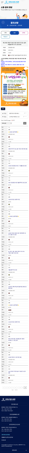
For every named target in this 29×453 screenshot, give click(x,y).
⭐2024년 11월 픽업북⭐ (13, 305)
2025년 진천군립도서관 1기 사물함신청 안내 (17, 165)
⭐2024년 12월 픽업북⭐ (13, 216)
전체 (5, 32)
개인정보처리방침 (5, 434)
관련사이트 (14, 450)
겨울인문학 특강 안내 (12, 270)
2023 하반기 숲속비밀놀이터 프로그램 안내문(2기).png (19, 55)
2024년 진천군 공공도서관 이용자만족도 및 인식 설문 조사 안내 (17, 233)
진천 (14, 32)
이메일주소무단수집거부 (7, 437)
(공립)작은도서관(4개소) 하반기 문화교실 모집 (15, 113)
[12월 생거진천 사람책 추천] (14, 199)
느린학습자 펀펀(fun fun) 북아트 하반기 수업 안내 (15, 116)
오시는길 (3, 440)
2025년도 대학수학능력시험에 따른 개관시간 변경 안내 (17, 287)
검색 (25, 123)
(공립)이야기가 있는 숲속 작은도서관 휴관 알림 (17, 149)
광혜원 (23, 32)
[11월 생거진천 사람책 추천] (14, 322)
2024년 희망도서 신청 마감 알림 (14, 357)
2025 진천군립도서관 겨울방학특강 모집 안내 (17, 182)
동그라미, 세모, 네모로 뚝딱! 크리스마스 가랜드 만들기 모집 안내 (16, 252)
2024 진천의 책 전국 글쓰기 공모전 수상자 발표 (17, 372)
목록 (3, 108)
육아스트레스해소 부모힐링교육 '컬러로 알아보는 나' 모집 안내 (16, 339)
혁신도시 (5, 36)
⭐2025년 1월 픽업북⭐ (13, 132)
